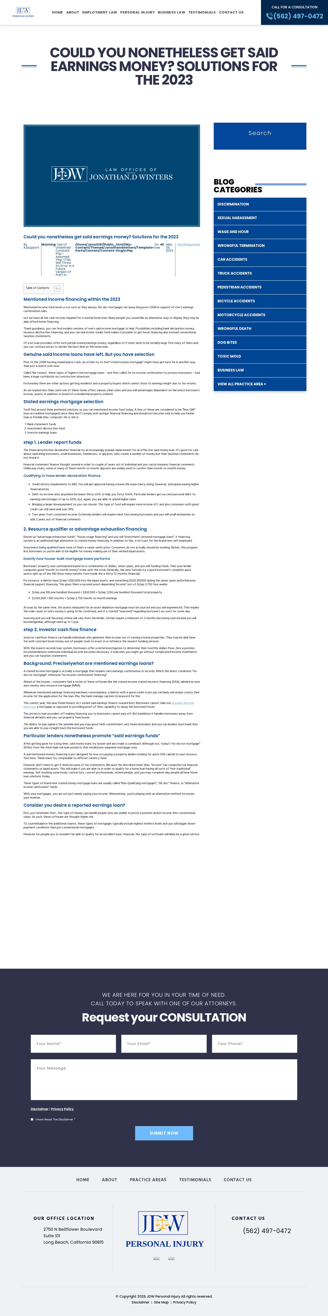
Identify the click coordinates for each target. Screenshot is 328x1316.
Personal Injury (137, 12)
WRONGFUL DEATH (234, 328)
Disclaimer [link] (141, 1302)
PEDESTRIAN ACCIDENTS (240, 287)
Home (57, 12)
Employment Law (99, 12)
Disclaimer (40, 1109)
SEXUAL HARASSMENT (237, 217)
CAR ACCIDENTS (232, 259)
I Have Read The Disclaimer (55, 1119)
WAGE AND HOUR (233, 231)
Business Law (171, 12)
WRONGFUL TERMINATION (241, 245)
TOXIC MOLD (229, 356)
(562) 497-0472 (267, 1231)
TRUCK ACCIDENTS (235, 273)
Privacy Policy (62, 1109)
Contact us (231, 12)
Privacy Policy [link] (184, 1302)
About (72, 12)
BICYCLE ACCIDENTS (236, 301)
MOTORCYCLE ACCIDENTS (241, 315)
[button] (55, 288)
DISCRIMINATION (233, 204)
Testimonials (202, 12)
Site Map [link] (161, 1302)
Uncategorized (188, 244)
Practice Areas (148, 1180)
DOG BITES (227, 342)
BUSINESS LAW (231, 370)
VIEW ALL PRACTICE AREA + (242, 384)
